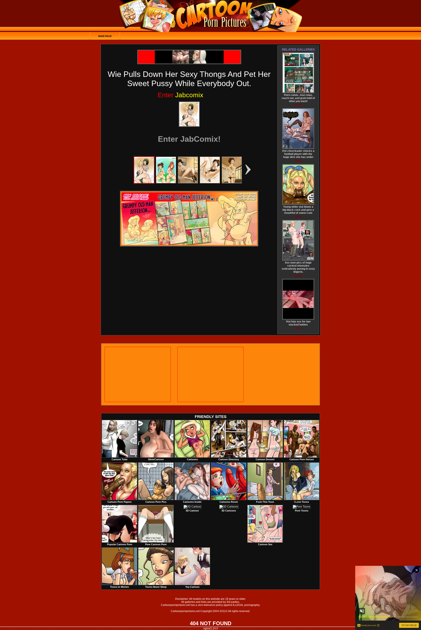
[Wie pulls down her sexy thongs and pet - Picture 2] (166, 182)
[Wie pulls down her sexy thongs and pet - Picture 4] (210, 182)
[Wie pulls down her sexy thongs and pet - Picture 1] (144, 182)
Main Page (105, 36)
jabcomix (180, 95)
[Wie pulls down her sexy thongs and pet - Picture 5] (232, 182)
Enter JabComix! (189, 138)
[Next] (189, 114)
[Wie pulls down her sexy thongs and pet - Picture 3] (188, 182)
